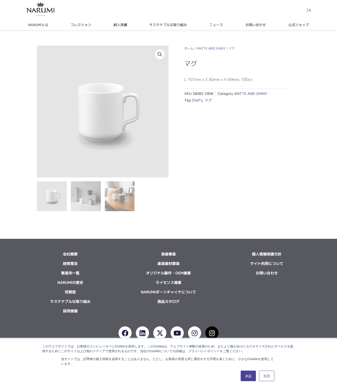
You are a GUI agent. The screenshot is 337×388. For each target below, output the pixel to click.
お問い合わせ (255, 24)
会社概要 (70, 253)
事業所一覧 (70, 272)
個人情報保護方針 (266, 253)
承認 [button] (248, 376)
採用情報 (70, 310)
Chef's (197, 100)
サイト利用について (266, 263)
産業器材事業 (168, 263)
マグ (208, 100)
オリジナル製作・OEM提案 (168, 272)
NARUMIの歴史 (70, 282)
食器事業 (168, 253)
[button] (160, 54)
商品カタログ (168, 301)
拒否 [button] (267, 376)
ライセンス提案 (168, 282)
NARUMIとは (38, 24)
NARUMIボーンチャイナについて (168, 291)
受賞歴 (70, 291)
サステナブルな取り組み (168, 24)
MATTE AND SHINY (211, 48)
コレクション (81, 24)
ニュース (216, 24)
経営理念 (70, 263)
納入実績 (120, 24)
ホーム (189, 48)
